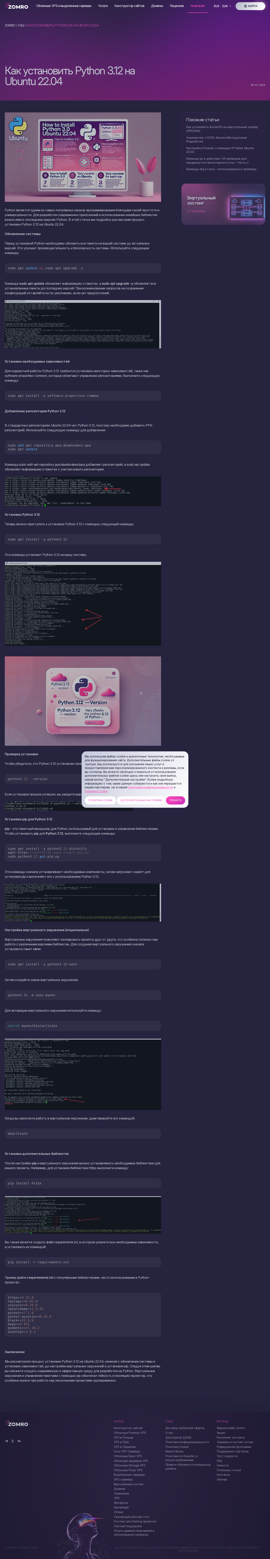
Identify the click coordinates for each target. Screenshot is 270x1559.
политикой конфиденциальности (150, 787)
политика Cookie (96, 791)
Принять (176, 800)
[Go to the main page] (17, 6)
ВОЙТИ (252, 6)
